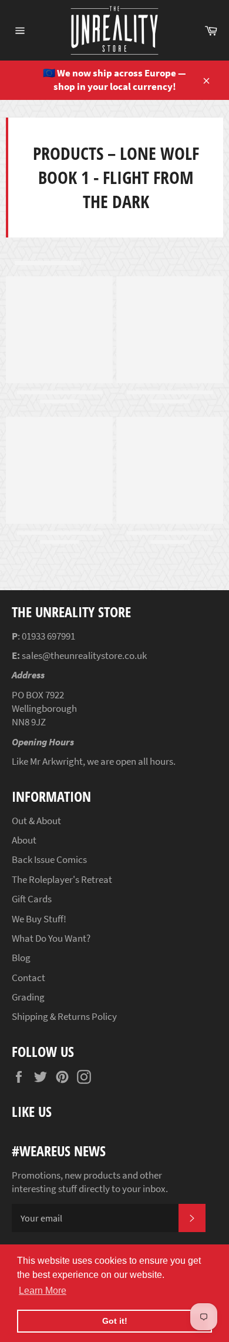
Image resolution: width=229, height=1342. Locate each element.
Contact (28, 977)
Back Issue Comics (49, 859)
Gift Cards (32, 898)
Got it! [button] (114, 1321)
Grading (28, 996)
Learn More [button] (42, 1291)
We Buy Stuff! (39, 918)
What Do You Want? (51, 938)
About (24, 840)
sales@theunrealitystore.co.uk (84, 655)
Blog (21, 957)
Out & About (36, 820)
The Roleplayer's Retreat (62, 879)
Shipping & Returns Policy (64, 1016)
